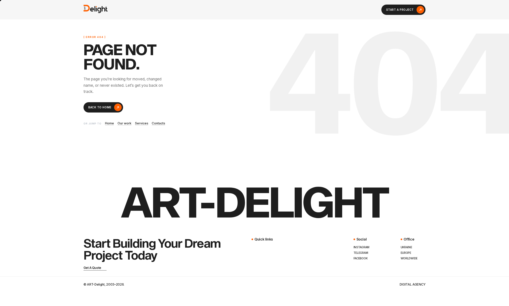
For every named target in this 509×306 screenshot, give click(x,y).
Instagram (361, 247)
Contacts (158, 123)
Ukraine (406, 247)
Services (141, 123)
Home (109, 123)
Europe (406, 252)
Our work (124, 123)
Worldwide (409, 258)
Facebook (361, 258)
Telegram (361, 252)
